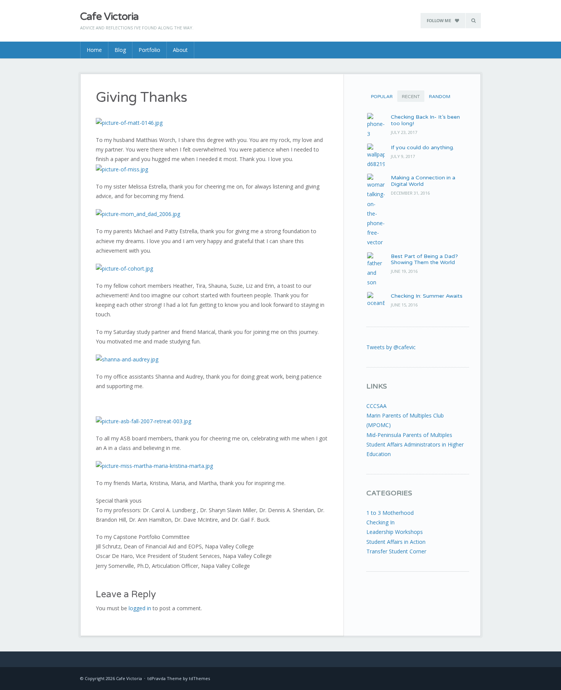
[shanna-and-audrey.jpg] (127, 358)
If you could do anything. (422, 147)
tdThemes (199, 678)
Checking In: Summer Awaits (427, 296)
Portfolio (149, 49)
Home (94, 49)
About (180, 49)
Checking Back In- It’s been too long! (425, 120)
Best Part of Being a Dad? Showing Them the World (424, 259)
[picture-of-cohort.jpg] (124, 267)
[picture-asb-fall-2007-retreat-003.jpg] (143, 420)
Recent (411, 96)
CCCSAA (376, 405)
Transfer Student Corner (396, 551)
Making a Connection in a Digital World (423, 180)
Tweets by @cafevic (391, 347)
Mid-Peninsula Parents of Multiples (409, 435)
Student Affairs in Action (396, 541)
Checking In (380, 522)
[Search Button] (473, 20)
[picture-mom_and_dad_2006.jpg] (138, 213)
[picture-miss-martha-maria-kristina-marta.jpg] (154, 465)
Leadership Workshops (394, 531)
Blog (120, 49)
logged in (140, 608)
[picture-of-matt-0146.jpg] (129, 122)
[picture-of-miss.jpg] (122, 168)
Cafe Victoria (109, 16)
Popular (382, 96)
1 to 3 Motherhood (390, 512)
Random (439, 96)
